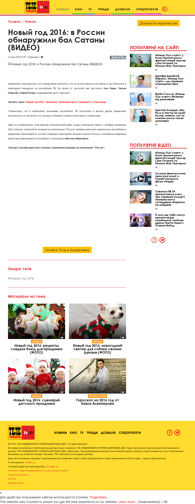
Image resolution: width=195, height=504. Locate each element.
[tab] (154, 240)
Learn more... (127, 502)
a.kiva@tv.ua (52, 466)
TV (82, 432)
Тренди (92, 432)
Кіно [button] (78, 9)
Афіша (36, 341)
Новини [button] (62, 9)
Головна (14, 21)
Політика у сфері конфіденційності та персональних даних (38, 470)
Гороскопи (97, 396)
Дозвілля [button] (122, 9)
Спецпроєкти (130, 432)
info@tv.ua (30, 462)
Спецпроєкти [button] (147, 9)
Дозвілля (108, 432)
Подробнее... (99, 497)
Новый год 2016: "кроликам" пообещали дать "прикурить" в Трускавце (66, 102)
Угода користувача (18, 474)
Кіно (73, 432)
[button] (165, 9)
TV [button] (90, 9)
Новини (30, 21)
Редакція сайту (16, 483)
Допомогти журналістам (158, 23)
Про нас (12, 478)
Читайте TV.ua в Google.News (67, 250)
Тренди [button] (103, 9)
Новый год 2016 (22, 278)
